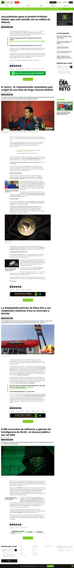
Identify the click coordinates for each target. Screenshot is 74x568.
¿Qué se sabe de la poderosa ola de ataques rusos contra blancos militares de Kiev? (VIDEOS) (64, 37)
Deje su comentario (28, 79)
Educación (12, 68)
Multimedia (53, 5)
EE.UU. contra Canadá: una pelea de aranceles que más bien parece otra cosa (63, 113)
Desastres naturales (20, 411)
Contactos (34, 548)
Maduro (17, 289)
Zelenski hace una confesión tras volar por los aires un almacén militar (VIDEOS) (64, 42)
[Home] (2, 2)
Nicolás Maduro (13, 138)
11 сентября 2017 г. (29, 391)
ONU (42, 504)
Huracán (33, 411)
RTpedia (21, 553)
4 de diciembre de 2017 (33, 153)
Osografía (61, 99)
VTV (19, 146)
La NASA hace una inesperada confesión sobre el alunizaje (63, 47)
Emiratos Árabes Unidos (20, 68)
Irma (42, 361)
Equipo (34, 550)
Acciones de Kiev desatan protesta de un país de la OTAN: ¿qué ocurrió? (64, 52)
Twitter (25, 366)
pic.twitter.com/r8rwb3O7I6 (18, 389)
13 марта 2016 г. (37, 45)
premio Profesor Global (34, 31)
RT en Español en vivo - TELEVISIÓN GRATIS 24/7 (63, 24)
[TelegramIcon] (63, 2)
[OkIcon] (67, 2)
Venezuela (22, 289)
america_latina (29, 289)
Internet (17, 527)
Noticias (6, 5)
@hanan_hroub (14, 41)
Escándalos (27, 411)
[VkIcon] (58, 2)
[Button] (47, 2)
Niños (33, 68)
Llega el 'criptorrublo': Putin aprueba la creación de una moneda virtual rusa (10, 269)
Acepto (63, 69)
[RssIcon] (72, 550)
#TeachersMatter (24, 41)
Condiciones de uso (36, 555)
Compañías (12, 411)
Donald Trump (39, 272)
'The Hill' (25, 485)
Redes (38, 411)
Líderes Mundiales (23, 555)
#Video (17, 150)
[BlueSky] (65, 2)
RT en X (9, 560)
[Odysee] (63, 550)
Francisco (28, 68)
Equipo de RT (66, 5)
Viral (17, 5)
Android (46, 547)
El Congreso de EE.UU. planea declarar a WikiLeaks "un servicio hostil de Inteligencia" (11, 498)
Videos (21, 550)
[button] (64, 17)
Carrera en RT (35, 553)
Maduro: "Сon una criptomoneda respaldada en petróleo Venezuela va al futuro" (12, 191)
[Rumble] (60, 2)
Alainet (29, 170)
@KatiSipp (29, 387)
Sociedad (43, 68)
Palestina (37, 68)
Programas (28, 5)
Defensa (11, 527)
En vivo (17, 2)
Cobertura (34, 552)
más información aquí (41, 566)
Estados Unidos (23, 527)
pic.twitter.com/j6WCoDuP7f (27, 151)
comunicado (13, 395)
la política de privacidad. (64, 69)
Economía (12, 289)
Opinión (41, 5)
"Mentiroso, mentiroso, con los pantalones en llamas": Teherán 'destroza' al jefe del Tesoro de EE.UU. (64, 57)
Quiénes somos (35, 547)
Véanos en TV (52, 2)
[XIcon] (62, 2)
